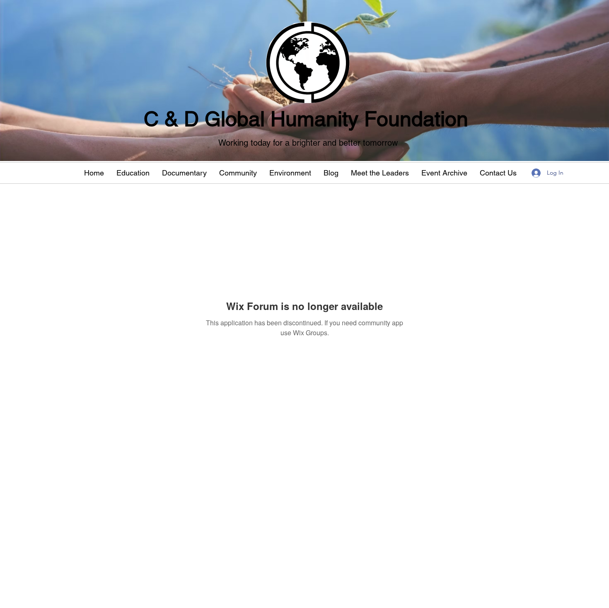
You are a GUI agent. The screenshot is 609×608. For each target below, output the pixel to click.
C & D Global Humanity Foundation (306, 119)
